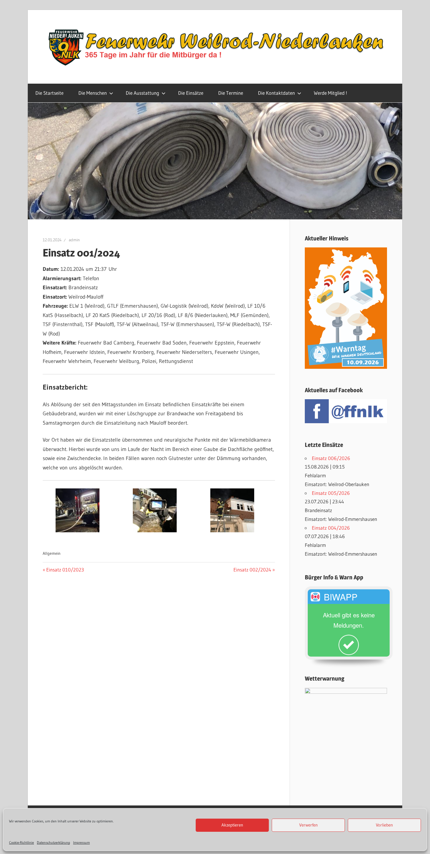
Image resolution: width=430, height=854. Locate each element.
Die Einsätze (190, 93)
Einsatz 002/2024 (252, 570)
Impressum (81, 842)
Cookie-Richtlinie (21, 842)
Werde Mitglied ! (330, 93)
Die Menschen (92, 93)
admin (74, 239)
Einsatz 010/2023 (65, 570)
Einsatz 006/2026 (331, 458)
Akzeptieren (232, 825)
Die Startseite (49, 93)
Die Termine (230, 93)
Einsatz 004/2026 (331, 528)
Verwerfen (308, 825)
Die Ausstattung (142, 93)
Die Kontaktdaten (276, 93)
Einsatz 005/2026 (331, 493)
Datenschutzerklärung (53, 842)
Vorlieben (384, 825)
